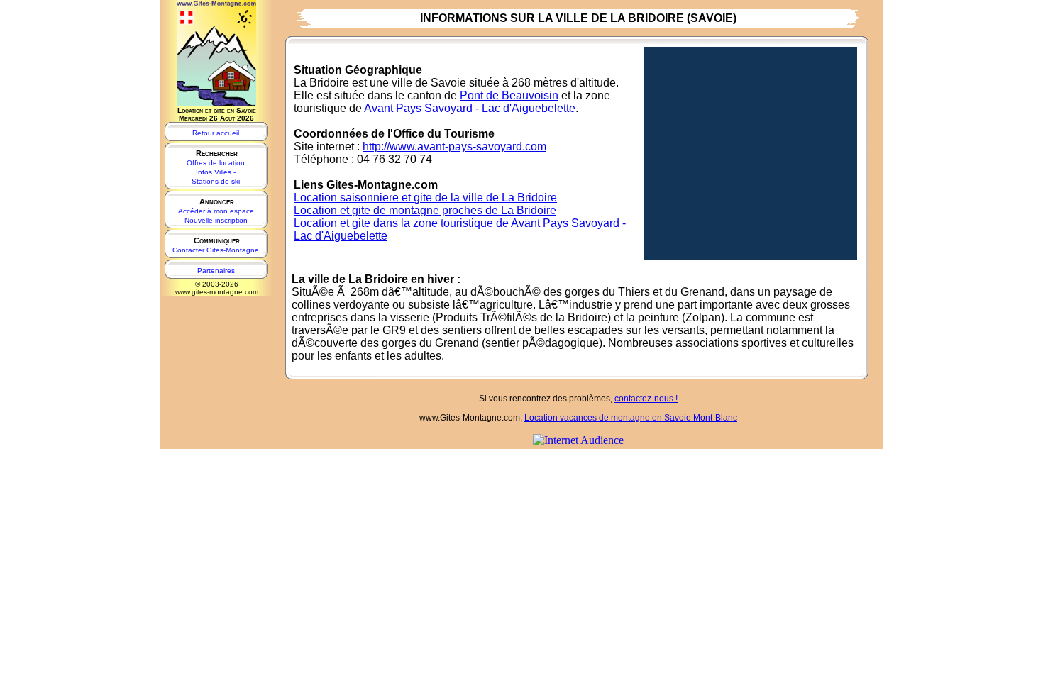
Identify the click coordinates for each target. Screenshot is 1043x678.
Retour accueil (215, 133)
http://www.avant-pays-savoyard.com (454, 146)
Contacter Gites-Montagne (215, 250)
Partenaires (216, 270)
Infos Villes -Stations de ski (216, 176)
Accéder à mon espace (216, 211)
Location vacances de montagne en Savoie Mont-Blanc (630, 418)
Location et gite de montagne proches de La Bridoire (425, 210)
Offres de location (216, 163)
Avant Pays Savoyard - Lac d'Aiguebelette (469, 108)
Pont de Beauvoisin (509, 95)
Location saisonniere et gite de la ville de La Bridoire (425, 197)
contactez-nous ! (646, 399)
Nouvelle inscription (216, 220)
